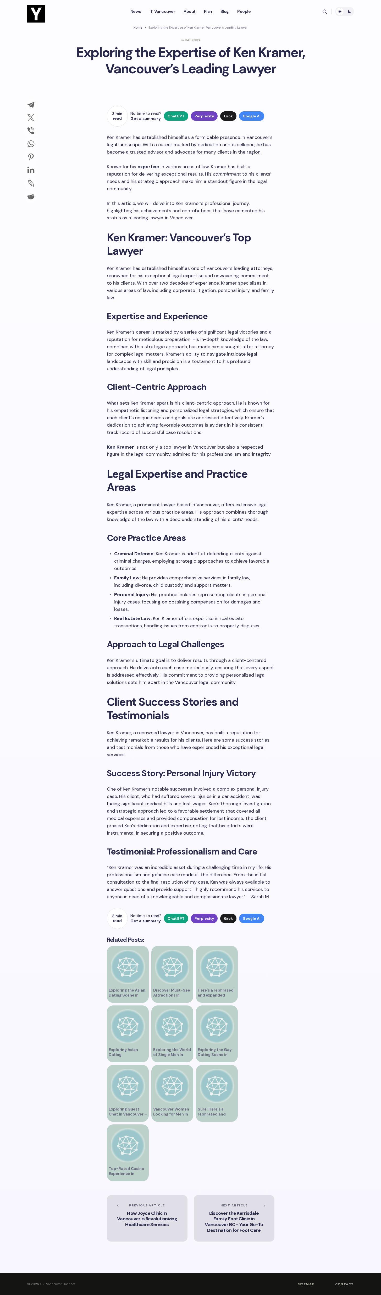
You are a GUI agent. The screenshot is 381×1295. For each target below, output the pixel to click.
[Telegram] (31, 104)
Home (138, 27)
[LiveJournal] (31, 183)
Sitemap (306, 1284)
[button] (325, 11)
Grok (228, 116)
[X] (31, 117)
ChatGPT (176, 116)
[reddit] (31, 196)
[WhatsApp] (31, 144)
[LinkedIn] (31, 170)
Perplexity (204, 116)
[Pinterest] (31, 157)
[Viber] (31, 130)
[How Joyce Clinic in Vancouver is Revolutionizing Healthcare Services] (147, 1218)
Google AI (252, 116)
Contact (344, 1284)
